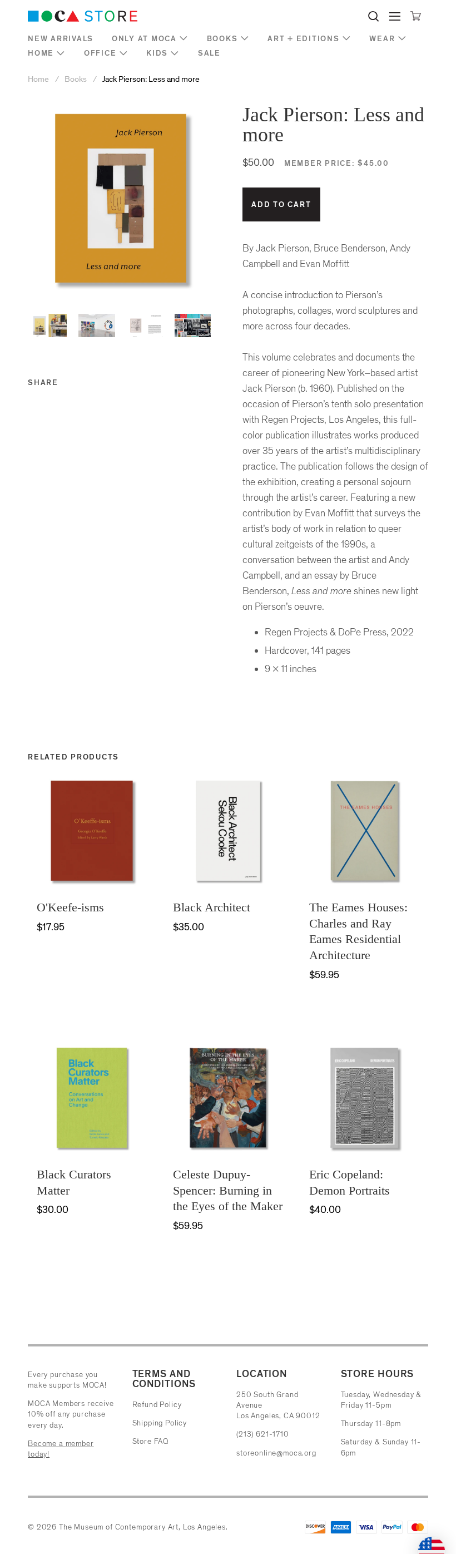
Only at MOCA (144, 38)
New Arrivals (60, 38)
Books (222, 38)
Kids (157, 53)
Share (43, 382)
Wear (382, 38)
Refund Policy (157, 1404)
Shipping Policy (159, 1423)
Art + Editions (303, 38)
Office (100, 53)
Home (41, 53)
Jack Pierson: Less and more (151, 79)
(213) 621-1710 (262, 1434)
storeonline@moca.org (276, 1453)
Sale (209, 53)
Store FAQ (150, 1441)
